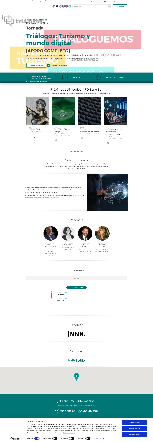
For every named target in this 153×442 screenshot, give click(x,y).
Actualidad (83, 12)
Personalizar (98, 438)
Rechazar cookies (134, 434)
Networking (69, 12)
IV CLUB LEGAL (34, 129)
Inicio (27, 81)
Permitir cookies (135, 422)
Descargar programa (76, 287)
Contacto (125, 1)
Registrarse (91, 1)
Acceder (85, 1)
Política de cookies (69, 433)
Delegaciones (117, 1)
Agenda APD (33, 12)
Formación (45, 12)
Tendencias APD (97, 12)
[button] (70, 151)
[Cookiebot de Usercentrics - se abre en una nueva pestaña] (15, 438)
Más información (36, 65)
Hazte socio (120, 6)
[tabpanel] (38, 119)
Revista (110, 12)
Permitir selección (134, 428)
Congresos (56, 12)
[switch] (54, 438)
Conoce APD (120, 12)
